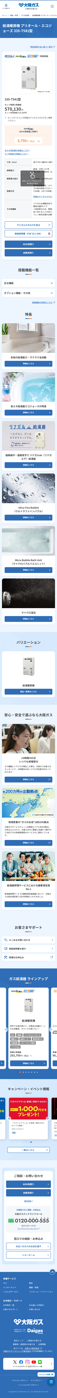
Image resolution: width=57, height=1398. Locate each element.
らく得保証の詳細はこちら (16, 154)
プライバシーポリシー (20, 1380)
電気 (31, 1283)
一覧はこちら (28, 1149)
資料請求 (28, 1201)
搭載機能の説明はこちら (42, 302)
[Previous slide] (9, 1118)
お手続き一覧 (8, 1305)
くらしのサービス (10, 1291)
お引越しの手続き (36, 1305)
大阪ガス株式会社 (32, 1348)
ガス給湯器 (25, 15)
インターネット (9, 1287)
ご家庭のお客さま (34, 1340)
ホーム (4, 15)
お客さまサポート (10, 1309)
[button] (5, 1029)
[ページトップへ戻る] (52, 1272)
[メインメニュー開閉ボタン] (52, 6)
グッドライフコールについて (27, 1228)
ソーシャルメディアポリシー (28, 1385)
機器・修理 (14, 15)
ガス (5, 1283)
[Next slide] (48, 1118)
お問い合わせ (34, 1309)
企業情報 (42, 1344)
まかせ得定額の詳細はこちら (17, 150)
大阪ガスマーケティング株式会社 (17, 1351)
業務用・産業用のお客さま (24, 1344)
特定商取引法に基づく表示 (41, 46)
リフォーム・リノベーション (41, 1291)
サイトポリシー (36, 1380)
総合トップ (18, 1340)
